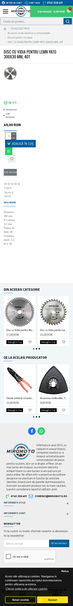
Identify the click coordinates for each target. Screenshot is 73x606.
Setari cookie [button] (20, 599)
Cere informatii (10, 172)
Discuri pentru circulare (20, 37)
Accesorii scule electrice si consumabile (29, 33)
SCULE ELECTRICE (20, 28)
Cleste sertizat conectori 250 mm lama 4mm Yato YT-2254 (20, 398)
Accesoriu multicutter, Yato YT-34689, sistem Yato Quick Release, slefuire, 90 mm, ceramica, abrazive (54, 398)
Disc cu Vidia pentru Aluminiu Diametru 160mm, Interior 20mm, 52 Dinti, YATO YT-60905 (20, 330)
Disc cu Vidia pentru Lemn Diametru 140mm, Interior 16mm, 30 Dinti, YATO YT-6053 (54, 330)
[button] (33, 348)
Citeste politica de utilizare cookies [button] (27, 588)
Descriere (10, 202)
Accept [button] (52, 599)
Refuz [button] (65, 571)
